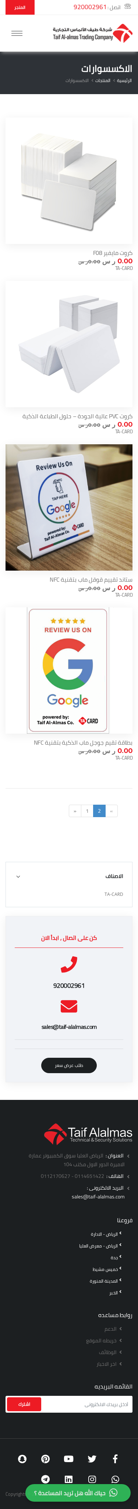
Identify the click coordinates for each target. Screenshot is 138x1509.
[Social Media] (115, 1459)
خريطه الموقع (102, 1340)
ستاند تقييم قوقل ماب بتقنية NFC (91, 579)
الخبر (113, 1293)
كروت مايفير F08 (113, 252)
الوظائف (108, 1352)
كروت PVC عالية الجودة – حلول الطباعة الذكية (77, 416)
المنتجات (102, 80)
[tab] (69, 876)
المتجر (19, 7)
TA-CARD (114, 894)
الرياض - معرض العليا (98, 1246)
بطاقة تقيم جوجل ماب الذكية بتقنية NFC (83, 742)
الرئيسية (124, 80)
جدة (114, 1257)
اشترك (24, 1404)
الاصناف (114, 876)
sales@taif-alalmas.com (98, 1196)
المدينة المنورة (104, 1281)
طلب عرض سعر (69, 1065)
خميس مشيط (105, 1269)
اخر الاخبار (107, 1364)
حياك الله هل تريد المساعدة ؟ (70, 1492)
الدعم (111, 1329)
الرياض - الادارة (104, 1234)
